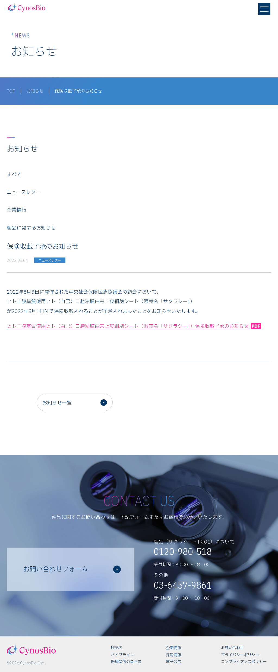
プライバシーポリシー (240, 655)
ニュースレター (24, 192)
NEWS (116, 648)
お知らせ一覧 (57, 403)
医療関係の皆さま (126, 662)
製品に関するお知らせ (31, 228)
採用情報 (173, 655)
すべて (14, 174)
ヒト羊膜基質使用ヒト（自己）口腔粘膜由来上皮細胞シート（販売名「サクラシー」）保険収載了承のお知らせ (128, 326)
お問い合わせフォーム (55, 569)
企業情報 (16, 210)
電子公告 (173, 662)
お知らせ (35, 91)
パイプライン (122, 655)
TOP (11, 91)
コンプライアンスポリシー (244, 662)
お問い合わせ (232, 648)
